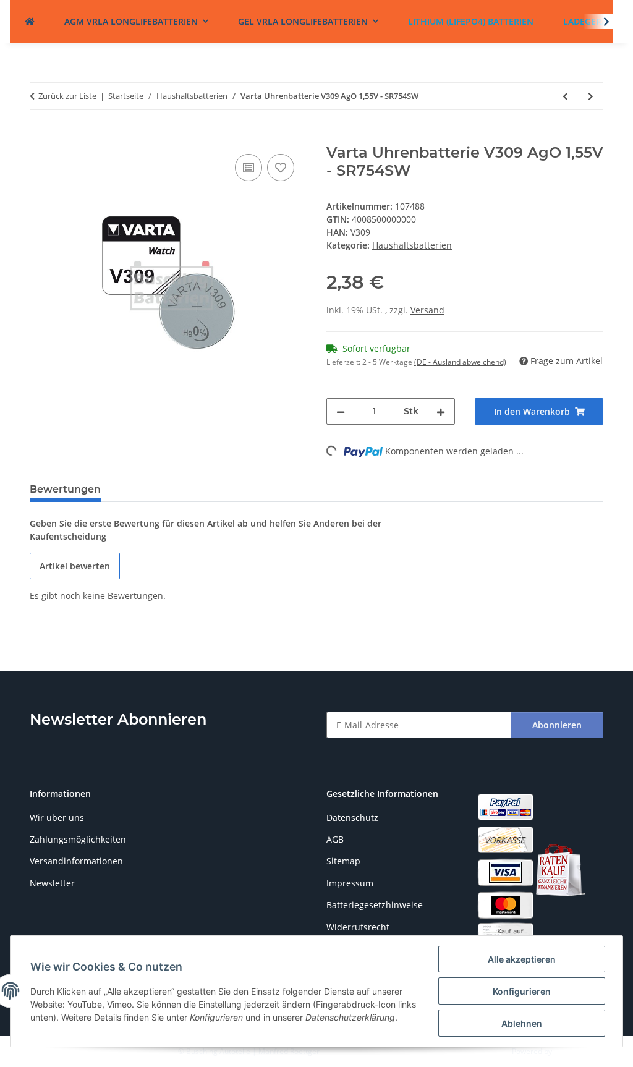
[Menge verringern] (340, 411)
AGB (335, 839)
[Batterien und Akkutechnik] (29, 21)
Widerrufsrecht (357, 927)
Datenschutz (352, 817)
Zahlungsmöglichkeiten (78, 839)
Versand (427, 310)
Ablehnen (521, 1023)
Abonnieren (557, 725)
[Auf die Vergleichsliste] (248, 167)
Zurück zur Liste (67, 95)
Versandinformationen (76, 861)
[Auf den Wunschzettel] (280, 167)
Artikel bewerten (75, 566)
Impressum (349, 883)
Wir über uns (57, 817)
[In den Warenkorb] (39, 137)
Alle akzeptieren (522, 959)
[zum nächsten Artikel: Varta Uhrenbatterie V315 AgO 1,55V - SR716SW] (590, 96)
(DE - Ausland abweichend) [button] (460, 362)
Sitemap (343, 861)
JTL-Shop (569, 1051)
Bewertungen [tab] (65, 489)
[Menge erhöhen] (440, 411)
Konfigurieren (522, 991)
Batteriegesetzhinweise (374, 905)
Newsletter (52, 883)
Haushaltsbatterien (412, 245)
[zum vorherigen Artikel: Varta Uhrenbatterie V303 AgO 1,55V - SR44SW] (565, 96)
